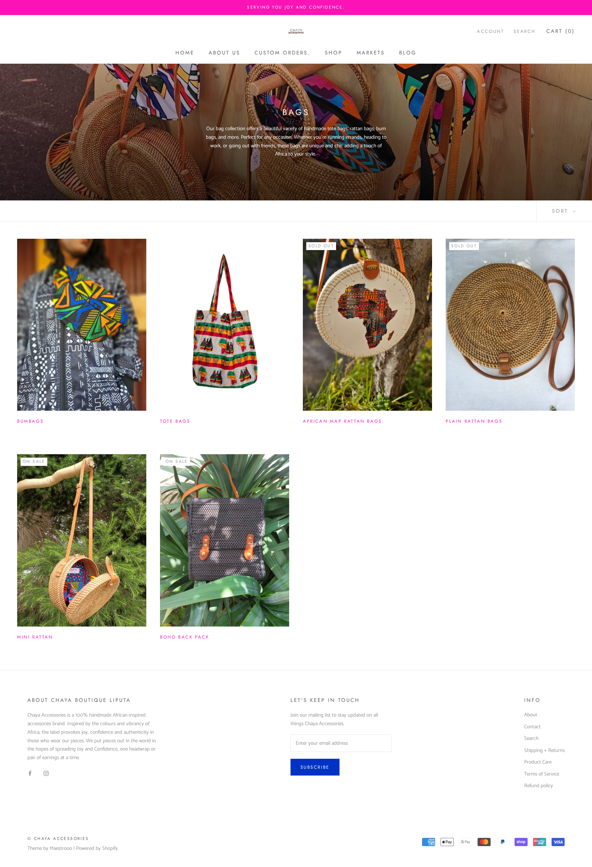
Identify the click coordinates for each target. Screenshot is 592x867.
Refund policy (538, 786)
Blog (408, 53)
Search (524, 31)
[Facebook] (30, 773)
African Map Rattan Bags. (343, 421)
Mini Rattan (35, 637)
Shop (333, 53)
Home (184, 53)
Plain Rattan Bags (474, 421)
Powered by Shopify (97, 848)
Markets (371, 53)
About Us (224, 53)
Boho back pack (184, 637)
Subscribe (315, 767)
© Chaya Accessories (58, 838)
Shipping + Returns (544, 751)
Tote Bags (175, 421)
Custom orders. (282, 53)
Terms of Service (541, 774)
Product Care (538, 762)
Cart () (560, 31)
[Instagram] (46, 773)
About (530, 715)
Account (490, 31)
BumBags (30, 421)
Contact (532, 727)
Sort (561, 211)
